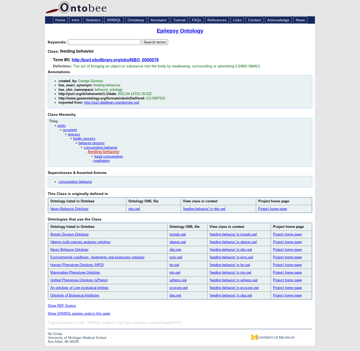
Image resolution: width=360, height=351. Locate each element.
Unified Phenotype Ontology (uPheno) (79, 280)
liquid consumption (108, 156)
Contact (254, 20)
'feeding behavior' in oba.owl (231, 295)
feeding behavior (103, 151)
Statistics (93, 20)
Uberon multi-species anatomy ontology (80, 242)
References (217, 20)
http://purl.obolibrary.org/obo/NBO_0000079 (115, 60)
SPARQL (114, 20)
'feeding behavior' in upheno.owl (233, 280)
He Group (55, 334)
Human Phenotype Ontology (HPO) (77, 265)
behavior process (92, 143)
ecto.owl (175, 257)
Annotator (158, 20)
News (300, 20)
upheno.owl (178, 280)
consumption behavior (100, 147)
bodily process (84, 139)
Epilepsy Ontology (180, 31)
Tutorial (179, 20)
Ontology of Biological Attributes (74, 295)
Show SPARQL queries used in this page (79, 313)
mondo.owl (177, 234)
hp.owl (174, 265)
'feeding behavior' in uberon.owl (233, 242)
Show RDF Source (62, 306)
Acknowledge (278, 20)
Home (60, 20)
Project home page (272, 209)
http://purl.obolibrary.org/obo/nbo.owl (111, 102)
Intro (75, 20)
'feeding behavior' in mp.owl (230, 272)
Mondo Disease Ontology (69, 234)
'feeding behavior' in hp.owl (230, 265)
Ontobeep (136, 20)
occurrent (70, 130)
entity (61, 126)
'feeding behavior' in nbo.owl (204, 209)
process (74, 134)
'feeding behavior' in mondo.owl (233, 234)
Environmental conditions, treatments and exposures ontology (97, 257)
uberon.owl (177, 242)
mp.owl (174, 272)
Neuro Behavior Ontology (69, 209)
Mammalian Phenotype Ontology (75, 272)
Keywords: (58, 42)
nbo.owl (134, 209)
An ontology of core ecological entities (79, 288)
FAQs (196, 20)
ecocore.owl (178, 288)
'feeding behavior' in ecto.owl (231, 257)
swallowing (101, 161)
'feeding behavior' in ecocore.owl (234, 288)
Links (237, 20)
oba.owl (175, 295)
